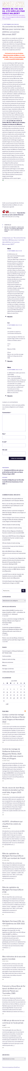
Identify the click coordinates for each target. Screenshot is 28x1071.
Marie (9, 248)
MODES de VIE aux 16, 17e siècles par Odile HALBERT (13, 11)
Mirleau (7, 229)
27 (14, 698)
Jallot (7, 228)
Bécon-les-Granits (11, 227)
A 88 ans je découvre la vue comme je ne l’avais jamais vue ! (14, 553)
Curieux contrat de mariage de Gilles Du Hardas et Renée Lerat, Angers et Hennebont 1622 (14, 512)
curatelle (8, 224)
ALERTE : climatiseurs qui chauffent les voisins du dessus (12, 823)
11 (7, 692)
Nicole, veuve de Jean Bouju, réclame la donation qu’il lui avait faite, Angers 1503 (13, 790)
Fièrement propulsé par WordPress (11, 1067)
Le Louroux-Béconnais (16, 228)
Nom (4, 434)
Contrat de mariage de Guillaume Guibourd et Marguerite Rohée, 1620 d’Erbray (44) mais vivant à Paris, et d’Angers (12, 754)
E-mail (4, 442)
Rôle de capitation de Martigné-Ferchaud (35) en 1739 (12, 889)
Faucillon (20, 227)
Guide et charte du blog (13, 524)
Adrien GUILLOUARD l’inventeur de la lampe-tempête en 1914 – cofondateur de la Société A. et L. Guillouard (13, 612)
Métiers (4, 665)
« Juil (7, 704)
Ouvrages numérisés (8, 668)
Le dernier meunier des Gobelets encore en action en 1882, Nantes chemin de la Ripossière (13, 569)
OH (18, 24)
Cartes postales (6, 656)
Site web (4, 450)
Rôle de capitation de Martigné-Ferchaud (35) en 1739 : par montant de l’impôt (13, 855)
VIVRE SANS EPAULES (8, 672)
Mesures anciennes (7, 662)
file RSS (5, 711)
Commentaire (6, 412)
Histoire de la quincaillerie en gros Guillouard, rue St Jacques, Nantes (13, 505)
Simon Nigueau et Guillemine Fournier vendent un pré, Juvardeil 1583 (13, 538)
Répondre (10, 316)
